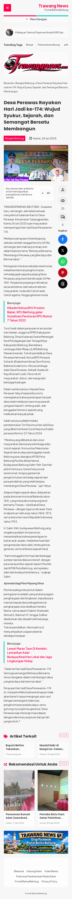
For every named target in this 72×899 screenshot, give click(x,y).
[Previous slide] (61, 735)
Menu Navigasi (36, 19)
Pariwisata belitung (49, 44)
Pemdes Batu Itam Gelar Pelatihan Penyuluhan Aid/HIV (53, 817)
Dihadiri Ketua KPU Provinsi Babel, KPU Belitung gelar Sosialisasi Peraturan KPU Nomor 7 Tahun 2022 (29, 314)
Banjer (29, 44)
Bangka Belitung (14, 138)
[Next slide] (66, 763)
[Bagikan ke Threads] (62, 283)
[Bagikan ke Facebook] (62, 239)
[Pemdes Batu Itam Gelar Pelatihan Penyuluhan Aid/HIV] (53, 790)
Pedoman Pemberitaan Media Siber (36, 876)
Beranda (19, 871)
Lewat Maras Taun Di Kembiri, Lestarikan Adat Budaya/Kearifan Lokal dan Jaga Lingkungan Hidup (29, 655)
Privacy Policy (49, 881)
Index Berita (51, 871)
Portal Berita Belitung (27, 881)
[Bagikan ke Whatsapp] (62, 261)
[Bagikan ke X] (62, 250)
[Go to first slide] (66, 735)
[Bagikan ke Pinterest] (62, 272)
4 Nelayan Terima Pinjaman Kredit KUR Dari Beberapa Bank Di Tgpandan (39, 32)
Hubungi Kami (34, 871)
